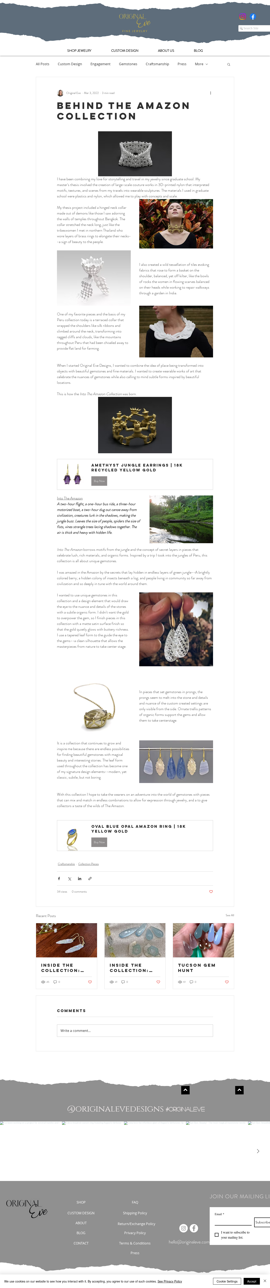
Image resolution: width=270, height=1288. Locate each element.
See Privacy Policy (170, 1281)
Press (182, 64)
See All (230, 915)
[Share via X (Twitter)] (69, 879)
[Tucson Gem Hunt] (203, 940)
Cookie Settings (227, 1281)
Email (219, 1214)
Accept (251, 1281)
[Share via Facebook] (59, 879)
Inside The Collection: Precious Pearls (60, 967)
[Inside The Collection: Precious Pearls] (66, 940)
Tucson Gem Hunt (197, 967)
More (199, 64)
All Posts (42, 64)
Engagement (100, 64)
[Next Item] (258, 1151)
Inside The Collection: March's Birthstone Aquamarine (129, 967)
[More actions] (210, 93)
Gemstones (128, 64)
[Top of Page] (185, 1090)
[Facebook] (253, 16)
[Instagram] (242, 16)
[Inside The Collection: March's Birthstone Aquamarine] (135, 940)
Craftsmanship (157, 64)
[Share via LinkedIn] (80, 879)
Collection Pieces (88, 864)
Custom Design (70, 64)
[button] (229, 64)
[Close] (264, 1281)
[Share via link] (90, 879)
